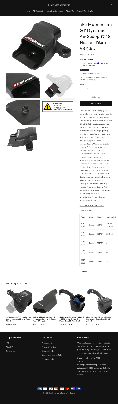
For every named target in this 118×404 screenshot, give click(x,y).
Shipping (83, 73)
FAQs (8, 343)
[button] (8, 4)
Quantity (83, 84)
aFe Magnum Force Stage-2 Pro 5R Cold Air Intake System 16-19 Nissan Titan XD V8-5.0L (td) (71, 319)
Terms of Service (49, 347)
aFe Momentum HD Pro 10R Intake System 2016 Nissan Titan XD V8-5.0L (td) (98, 319)
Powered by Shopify (68, 393)
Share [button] (84, 271)
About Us (10, 347)
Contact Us (10, 351)
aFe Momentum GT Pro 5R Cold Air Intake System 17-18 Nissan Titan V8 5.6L (18, 319)
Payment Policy (48, 359)
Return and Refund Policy (52, 355)
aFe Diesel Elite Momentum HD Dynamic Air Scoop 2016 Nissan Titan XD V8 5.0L (44, 319)
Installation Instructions (92, 205)
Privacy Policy (48, 343)
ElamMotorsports (55, 393)
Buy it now (96, 104)
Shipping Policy (48, 351)
